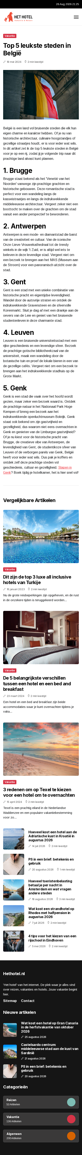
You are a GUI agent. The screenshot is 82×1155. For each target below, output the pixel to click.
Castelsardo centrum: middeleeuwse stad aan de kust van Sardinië (49, 1049)
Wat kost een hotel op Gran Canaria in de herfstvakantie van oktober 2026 (49, 1027)
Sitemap (10, 1001)
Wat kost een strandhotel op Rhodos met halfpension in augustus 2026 (51, 913)
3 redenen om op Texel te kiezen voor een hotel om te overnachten (39, 792)
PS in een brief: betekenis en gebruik (51, 861)
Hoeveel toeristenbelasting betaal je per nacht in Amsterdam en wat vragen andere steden (50, 887)
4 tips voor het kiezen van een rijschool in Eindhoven (52, 938)
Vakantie (10, 35)
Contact (27, 1001)
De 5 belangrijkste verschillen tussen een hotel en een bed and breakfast (37, 683)
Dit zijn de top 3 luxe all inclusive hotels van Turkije (37, 579)
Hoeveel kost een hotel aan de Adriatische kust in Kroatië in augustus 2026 (52, 836)
